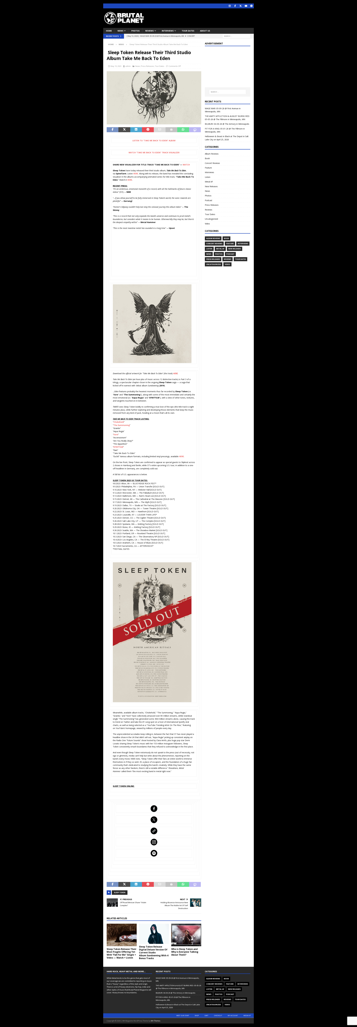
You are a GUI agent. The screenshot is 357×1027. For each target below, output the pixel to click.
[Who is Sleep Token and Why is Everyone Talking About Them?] (186, 935)
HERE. (181, 456)
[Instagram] (229, 5)
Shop (197, 1015)
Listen (207, 177)
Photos (135, 30)
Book (207, 158)
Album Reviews (212, 153)
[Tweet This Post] (124, 129)
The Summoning (122, 425)
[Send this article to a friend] (160, 129)
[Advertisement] (205, 17)
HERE (135, 173)
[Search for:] (236, 36)
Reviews (149, 30)
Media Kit (247, 1015)
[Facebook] (235, 5)
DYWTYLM (118, 447)
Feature (208, 167)
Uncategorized (211, 219)
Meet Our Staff (182, 1015)
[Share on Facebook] (112, 129)
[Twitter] (240, 5)
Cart (206, 1015)
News (120, 30)
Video (207, 223)
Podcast (208, 200)
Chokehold (119, 422)
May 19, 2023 (116, 66)
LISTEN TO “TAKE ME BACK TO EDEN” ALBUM (153, 140)
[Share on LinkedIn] (136, 129)
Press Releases (147, 66)
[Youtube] (245, 5)
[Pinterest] (251, 5)
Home (109, 30)
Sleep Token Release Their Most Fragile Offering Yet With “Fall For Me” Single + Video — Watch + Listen (121, 953)
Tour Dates (188, 30)
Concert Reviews (212, 163)
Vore (116, 434)
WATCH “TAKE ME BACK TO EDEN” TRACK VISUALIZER (154, 152)
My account (233, 1015)
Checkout (218, 1015)
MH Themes (155, 1021)
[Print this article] (171, 129)
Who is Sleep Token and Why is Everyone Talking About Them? (184, 952)
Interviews (168, 30)
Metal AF (209, 181)
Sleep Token (119, 892)
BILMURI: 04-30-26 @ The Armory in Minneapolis (227, 124)
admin (128, 66)
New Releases (211, 186)
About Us (205, 30)
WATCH (186, 164)
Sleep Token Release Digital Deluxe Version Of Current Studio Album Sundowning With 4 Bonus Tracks (153, 952)
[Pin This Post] (148, 129)
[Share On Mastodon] (195, 129)
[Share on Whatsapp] (183, 129)
